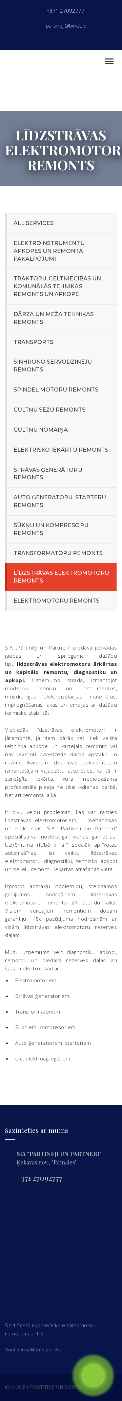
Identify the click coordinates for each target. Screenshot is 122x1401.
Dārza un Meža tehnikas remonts (54, 318)
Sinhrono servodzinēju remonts (53, 366)
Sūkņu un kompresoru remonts (51, 529)
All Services (34, 223)
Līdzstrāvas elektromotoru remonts (61, 577)
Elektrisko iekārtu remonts (61, 450)
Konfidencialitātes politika (33, 1349)
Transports (33, 342)
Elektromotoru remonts (56, 601)
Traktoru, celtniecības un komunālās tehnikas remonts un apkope (57, 286)
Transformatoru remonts (58, 553)
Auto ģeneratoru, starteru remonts (60, 501)
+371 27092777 (39, 1177)
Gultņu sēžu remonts (49, 410)
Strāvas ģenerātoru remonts (48, 474)
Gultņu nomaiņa (41, 430)
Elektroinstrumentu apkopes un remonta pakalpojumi (49, 251)
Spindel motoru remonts (56, 389)
